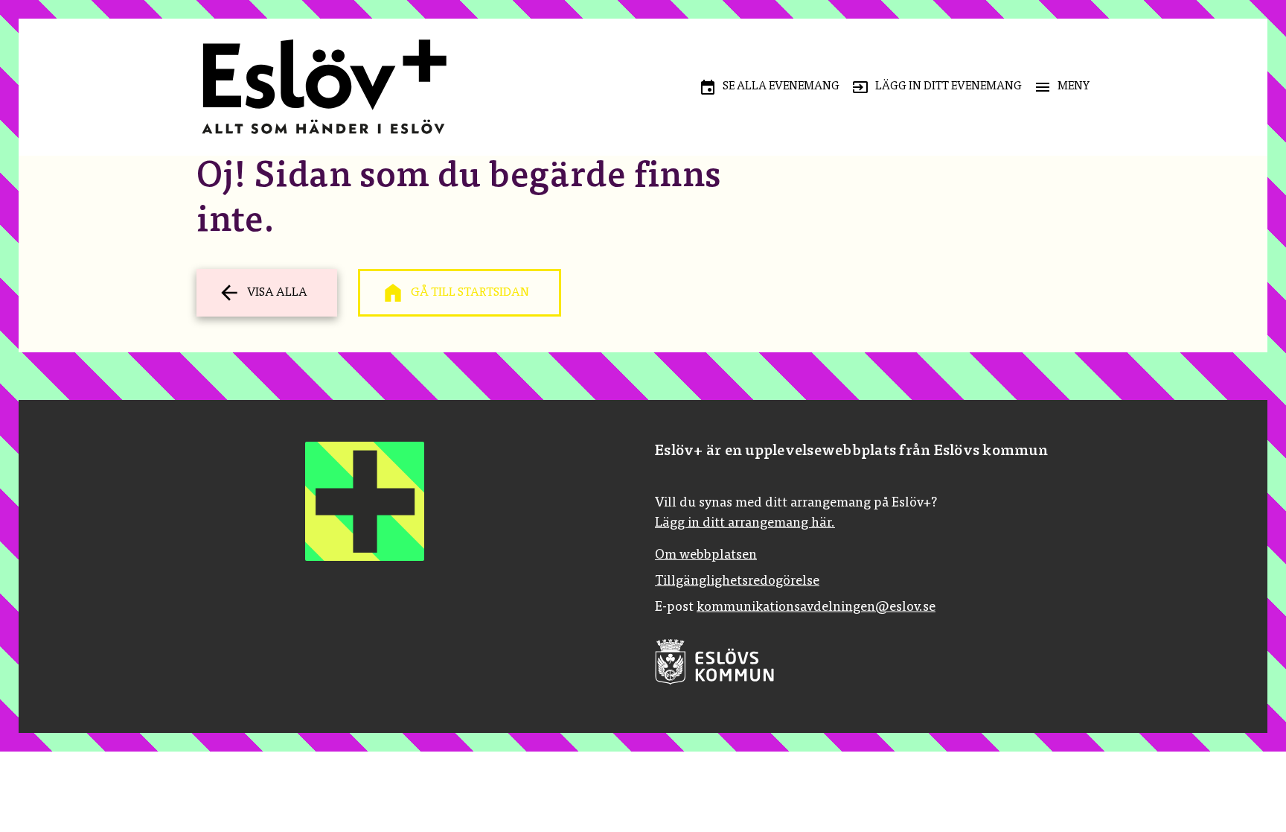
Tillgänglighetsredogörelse (737, 581)
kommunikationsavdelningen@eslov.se (816, 608)
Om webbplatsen (706, 555)
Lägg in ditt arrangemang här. (745, 523)
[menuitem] (769, 87)
